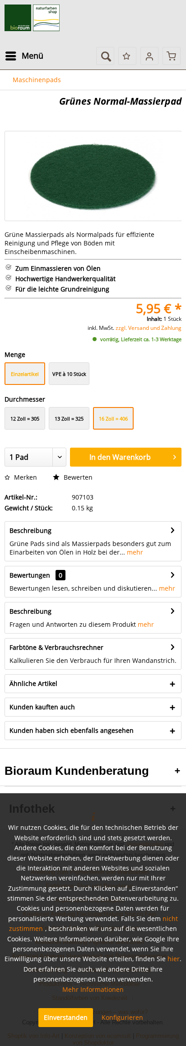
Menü (32, 55)
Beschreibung (30, 530)
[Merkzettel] (127, 56)
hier (173, 958)
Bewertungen (29, 575)
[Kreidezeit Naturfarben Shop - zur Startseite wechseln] (32, 18)
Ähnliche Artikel (33, 683)
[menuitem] (24, 56)
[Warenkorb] (172, 56)
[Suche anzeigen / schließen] (105, 56)
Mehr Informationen (93, 989)
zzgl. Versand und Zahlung (148, 328)
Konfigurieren (122, 1017)
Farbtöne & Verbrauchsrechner (56, 647)
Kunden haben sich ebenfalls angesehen (71, 730)
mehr (134, 552)
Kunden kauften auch (42, 707)
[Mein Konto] (149, 56)
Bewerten (77, 477)
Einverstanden (66, 1017)
